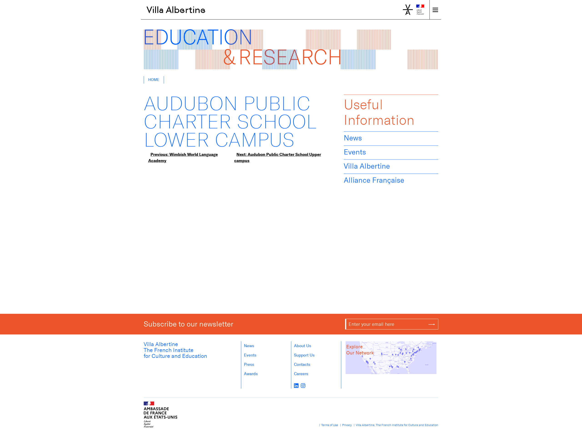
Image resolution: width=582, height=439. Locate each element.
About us (302, 345)
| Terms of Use (328, 425)
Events (355, 152)
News (353, 138)
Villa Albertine (176, 9)
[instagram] (303, 385)
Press (249, 364)
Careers (301, 373)
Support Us (304, 355)
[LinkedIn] (296, 385)
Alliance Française (374, 180)
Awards (251, 373)
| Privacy (345, 425)
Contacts (302, 364)
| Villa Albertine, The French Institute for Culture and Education (395, 425)
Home (153, 79)
